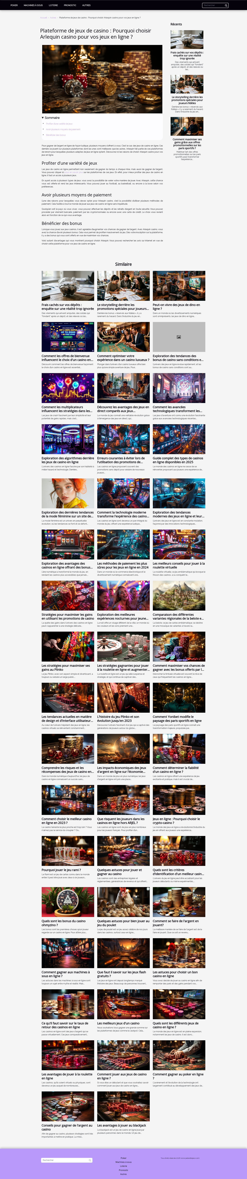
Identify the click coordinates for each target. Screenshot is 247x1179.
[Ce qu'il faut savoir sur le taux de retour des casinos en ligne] (68, 1004)
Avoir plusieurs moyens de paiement (63, 129)
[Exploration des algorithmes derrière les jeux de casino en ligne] (68, 439)
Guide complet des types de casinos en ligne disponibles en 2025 (178, 460)
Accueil (43, 17)
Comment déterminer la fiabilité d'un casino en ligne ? (176, 770)
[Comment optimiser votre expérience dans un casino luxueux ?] (123, 337)
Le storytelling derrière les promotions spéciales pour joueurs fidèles (187, 100)
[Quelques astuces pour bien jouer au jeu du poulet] (123, 902)
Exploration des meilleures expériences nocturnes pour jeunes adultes (122, 618)
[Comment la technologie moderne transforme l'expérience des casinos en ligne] (123, 493)
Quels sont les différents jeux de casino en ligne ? (176, 1025)
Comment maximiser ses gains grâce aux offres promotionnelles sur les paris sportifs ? (187, 144)
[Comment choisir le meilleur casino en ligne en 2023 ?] (68, 799)
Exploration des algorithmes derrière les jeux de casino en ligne (68, 460)
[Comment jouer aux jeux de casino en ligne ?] (123, 1055)
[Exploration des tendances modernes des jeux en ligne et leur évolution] (179, 493)
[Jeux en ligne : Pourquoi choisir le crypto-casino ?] (179, 799)
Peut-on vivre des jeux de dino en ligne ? (176, 307)
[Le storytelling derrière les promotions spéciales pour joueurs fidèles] (187, 84)
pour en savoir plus (74, 172)
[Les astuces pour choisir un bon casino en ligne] (179, 953)
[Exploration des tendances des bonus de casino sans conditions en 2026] (179, 337)
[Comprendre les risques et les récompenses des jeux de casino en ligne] (68, 748)
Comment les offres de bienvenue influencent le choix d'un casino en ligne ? (66, 360)
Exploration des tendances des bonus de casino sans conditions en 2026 (178, 360)
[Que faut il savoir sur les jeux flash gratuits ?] (123, 953)
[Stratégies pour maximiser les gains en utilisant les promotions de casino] (68, 595)
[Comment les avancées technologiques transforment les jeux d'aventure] (179, 388)
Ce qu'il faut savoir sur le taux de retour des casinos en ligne (65, 1025)
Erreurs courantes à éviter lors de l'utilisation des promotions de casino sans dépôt (121, 462)
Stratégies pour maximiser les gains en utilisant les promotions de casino (68, 616)
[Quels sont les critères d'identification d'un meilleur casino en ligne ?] (179, 851)
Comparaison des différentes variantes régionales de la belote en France (178, 618)
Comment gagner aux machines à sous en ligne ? (66, 974)
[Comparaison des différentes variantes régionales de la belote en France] (179, 595)
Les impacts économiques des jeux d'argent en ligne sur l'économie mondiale (121, 772)
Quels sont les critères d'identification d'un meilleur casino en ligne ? (178, 874)
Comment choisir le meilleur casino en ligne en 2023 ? (67, 821)
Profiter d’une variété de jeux (59, 124)
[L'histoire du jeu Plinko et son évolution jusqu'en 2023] (123, 697)
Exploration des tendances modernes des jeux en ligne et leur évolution (177, 516)
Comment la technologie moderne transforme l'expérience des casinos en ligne (122, 516)
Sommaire (52, 118)
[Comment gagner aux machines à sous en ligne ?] (68, 953)
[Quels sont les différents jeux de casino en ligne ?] (179, 1004)
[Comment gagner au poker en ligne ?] (179, 1055)
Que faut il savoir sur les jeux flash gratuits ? (121, 974)
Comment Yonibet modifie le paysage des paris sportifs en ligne (177, 718)
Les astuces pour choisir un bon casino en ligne (175, 974)
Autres (86, 5)
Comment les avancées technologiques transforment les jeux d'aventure (176, 411)
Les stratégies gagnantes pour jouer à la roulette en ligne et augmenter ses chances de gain (123, 669)
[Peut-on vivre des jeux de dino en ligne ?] (179, 285)
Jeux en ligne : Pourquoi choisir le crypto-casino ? (176, 821)
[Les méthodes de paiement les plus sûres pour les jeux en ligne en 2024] (123, 544)
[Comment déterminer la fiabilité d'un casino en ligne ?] (179, 748)
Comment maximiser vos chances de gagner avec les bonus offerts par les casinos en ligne (179, 669)
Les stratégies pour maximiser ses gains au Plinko (66, 667)
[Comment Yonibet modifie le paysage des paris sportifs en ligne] (179, 697)
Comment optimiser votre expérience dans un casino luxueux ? (123, 358)
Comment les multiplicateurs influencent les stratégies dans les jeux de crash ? (66, 411)
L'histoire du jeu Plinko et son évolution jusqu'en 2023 (118, 718)
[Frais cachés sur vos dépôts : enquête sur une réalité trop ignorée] (187, 39)
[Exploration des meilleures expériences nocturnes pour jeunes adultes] (123, 595)
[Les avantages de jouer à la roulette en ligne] (68, 1055)
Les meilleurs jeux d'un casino (118, 1023)
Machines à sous (33, 5)
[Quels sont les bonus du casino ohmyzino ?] (68, 902)
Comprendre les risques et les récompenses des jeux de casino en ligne (66, 772)
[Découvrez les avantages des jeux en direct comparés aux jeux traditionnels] (123, 388)
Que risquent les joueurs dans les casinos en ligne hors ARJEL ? (120, 821)
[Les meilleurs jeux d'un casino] (123, 1004)
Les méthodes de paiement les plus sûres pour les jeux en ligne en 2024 (122, 565)
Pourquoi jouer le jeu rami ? (61, 870)
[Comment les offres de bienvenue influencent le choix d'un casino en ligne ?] (68, 337)
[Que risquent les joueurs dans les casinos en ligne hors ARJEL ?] (123, 799)
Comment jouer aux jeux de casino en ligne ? (122, 1076)
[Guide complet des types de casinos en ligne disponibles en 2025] (179, 439)
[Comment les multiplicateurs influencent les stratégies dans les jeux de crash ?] (68, 388)
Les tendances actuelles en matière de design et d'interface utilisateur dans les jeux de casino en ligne (67, 720)
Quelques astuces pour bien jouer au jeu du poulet (123, 923)
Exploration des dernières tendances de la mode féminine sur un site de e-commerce (68, 516)
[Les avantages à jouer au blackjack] (123, 1106)
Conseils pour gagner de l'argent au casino (67, 1127)
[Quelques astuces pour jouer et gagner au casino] (123, 851)
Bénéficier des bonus (56, 135)
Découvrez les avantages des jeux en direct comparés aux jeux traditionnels (123, 411)
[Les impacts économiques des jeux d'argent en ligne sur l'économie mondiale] (123, 748)
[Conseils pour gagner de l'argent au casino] (68, 1106)
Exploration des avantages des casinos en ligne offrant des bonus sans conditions (66, 567)
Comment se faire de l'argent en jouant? (176, 923)
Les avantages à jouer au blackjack (121, 1125)
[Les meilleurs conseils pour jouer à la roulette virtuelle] (179, 544)
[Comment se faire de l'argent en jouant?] (179, 902)
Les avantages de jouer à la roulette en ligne (67, 1076)
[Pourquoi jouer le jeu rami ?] (68, 851)
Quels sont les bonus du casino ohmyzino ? (64, 923)
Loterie (53, 5)
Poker (14, 5)
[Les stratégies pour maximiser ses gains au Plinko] (68, 646)
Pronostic (70, 5)
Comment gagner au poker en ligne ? (178, 1076)
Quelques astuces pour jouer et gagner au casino (119, 872)
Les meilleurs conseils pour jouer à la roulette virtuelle (179, 565)
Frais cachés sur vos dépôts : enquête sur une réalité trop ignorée (187, 55)
